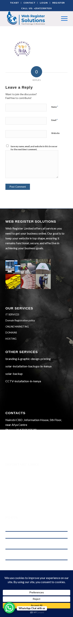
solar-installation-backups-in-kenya (28, 366)
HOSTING (10, 338)
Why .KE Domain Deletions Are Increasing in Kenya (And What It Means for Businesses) (35, 543)
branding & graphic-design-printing (28, 358)
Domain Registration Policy (22, 495)
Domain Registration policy (20, 320)
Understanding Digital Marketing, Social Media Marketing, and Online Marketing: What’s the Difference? (36, 525)
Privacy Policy (14, 490)
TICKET (14, 3)
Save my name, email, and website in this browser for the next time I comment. (34, 148)
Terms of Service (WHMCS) (22, 480)
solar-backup (14, 373)
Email (54, 119)
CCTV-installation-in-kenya (23, 381)
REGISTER (58, 3)
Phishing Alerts (15, 475)
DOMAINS (11, 332)
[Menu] (62, 18)
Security (10, 470)
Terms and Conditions (18, 485)
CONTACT (29, 3)
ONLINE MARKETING (17, 326)
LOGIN (44, 3)
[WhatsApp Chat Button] (9, 607)
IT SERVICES (12, 314)
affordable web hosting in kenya (21, 535)
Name (54, 106)
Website (55, 133)
